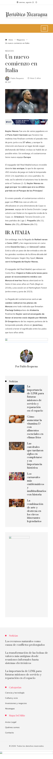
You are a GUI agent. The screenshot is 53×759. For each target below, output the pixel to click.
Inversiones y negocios (16, 703)
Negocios (9, 51)
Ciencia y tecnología (14, 692)
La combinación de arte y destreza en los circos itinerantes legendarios (35, 511)
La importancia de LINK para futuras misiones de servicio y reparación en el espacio (35, 398)
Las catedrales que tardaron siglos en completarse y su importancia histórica (35, 455)
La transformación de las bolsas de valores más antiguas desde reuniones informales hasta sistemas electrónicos (26, 658)
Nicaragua (10, 708)
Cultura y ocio (11, 698)
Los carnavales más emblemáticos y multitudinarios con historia (36, 484)
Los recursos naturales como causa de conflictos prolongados (25, 643)
